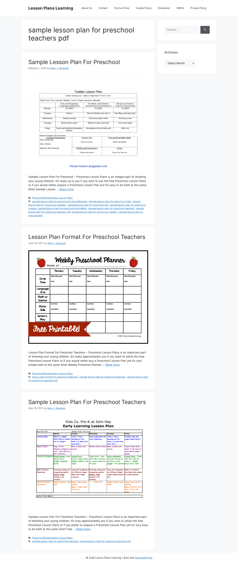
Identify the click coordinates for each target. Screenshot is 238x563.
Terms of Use (121, 8)
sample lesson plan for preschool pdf (88, 205)
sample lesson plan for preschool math (110, 201)
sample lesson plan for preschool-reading (94, 212)
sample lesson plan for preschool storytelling (62, 208)
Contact (103, 8)
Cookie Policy (144, 8)
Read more (66, 189)
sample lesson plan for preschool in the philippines (59, 201)
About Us (87, 8)
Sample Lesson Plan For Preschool (74, 62)
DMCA (180, 8)
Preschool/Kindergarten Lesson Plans (52, 197)
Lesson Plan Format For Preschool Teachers (86, 236)
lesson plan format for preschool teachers (55, 376)
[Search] (205, 30)
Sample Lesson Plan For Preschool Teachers (87, 402)
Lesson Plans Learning (50, 8)
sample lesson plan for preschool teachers (111, 208)
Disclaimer (164, 8)
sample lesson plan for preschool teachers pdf (105, 541)
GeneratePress (143, 557)
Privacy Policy (198, 8)
